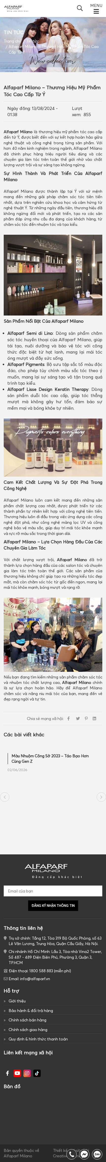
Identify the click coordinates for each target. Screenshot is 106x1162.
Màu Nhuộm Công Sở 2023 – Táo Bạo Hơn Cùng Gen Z (50, 758)
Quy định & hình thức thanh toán (38, 1038)
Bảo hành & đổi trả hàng (31, 1010)
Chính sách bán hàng (27, 1019)
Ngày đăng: (19, 108)
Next (101, 797)
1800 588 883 (97, 1154)
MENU (96, 5)
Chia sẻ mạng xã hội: (45, 718)
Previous (4, 797)
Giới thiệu (17, 1000)
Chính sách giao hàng (28, 1029)
